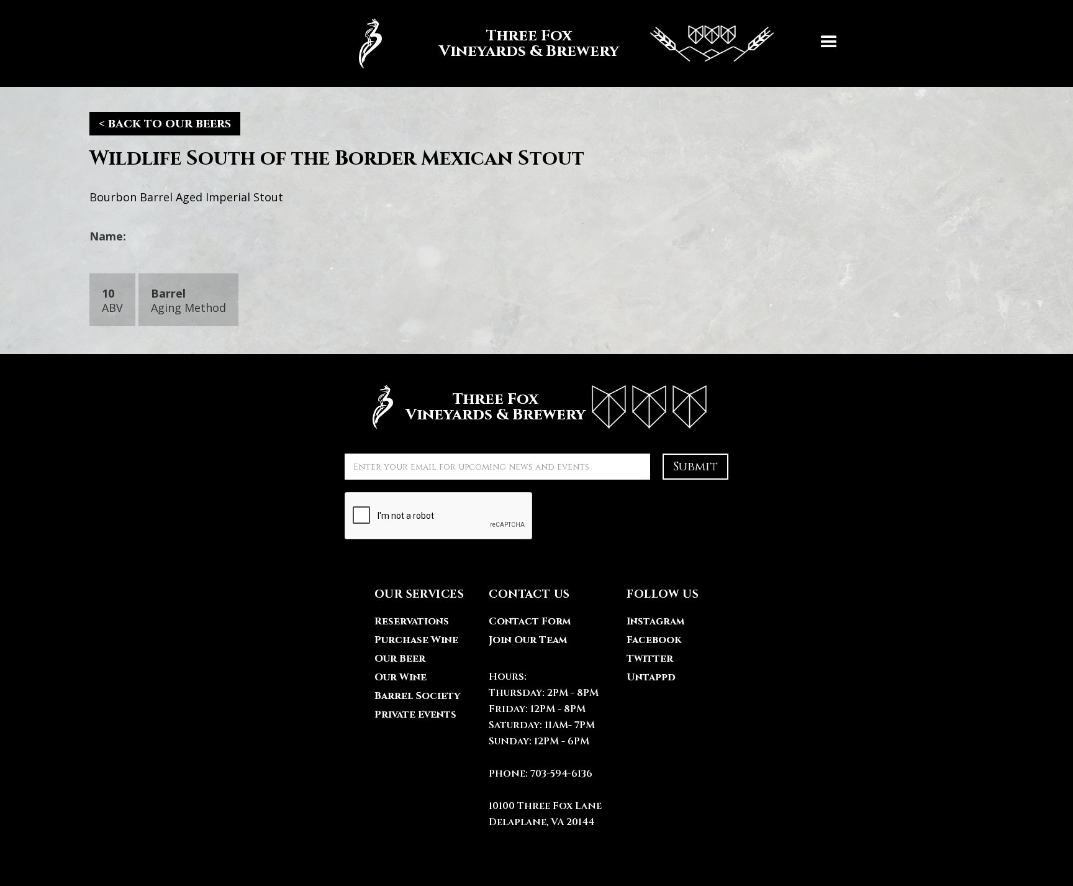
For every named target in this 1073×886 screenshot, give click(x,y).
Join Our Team (528, 640)
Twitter (650, 658)
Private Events (415, 714)
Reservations (411, 621)
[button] (829, 43)
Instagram (655, 621)
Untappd (651, 677)
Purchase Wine (416, 640)
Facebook (654, 640)
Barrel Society (417, 696)
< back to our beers (165, 123)
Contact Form (530, 621)
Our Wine (400, 677)
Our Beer (399, 658)
